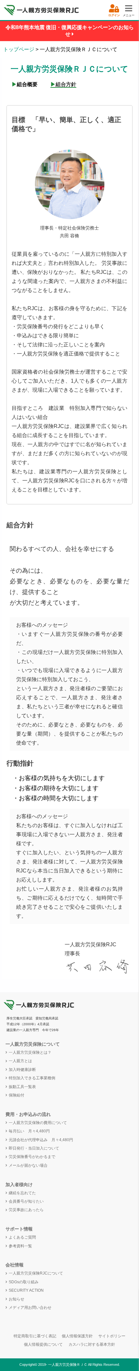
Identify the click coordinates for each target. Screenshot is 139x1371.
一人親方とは (20, 1061)
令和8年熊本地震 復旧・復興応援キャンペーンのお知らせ (69, 31)
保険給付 (16, 1095)
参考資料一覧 (20, 1246)
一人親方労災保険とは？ (30, 1052)
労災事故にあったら (26, 1210)
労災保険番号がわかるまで (32, 1156)
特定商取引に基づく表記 (35, 1336)
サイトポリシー (111, 1336)
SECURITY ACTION (26, 1290)
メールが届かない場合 (28, 1165)
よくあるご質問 (22, 1237)
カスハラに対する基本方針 (92, 1344)
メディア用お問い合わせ (30, 1307)
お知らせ (16, 1299)
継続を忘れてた (22, 1193)
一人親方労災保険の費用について (38, 1122)
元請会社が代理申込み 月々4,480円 (41, 1140)
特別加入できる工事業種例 (32, 1078)
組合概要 (24, 84)
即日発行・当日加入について (34, 1148)
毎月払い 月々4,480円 (29, 1131)
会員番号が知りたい (26, 1201)
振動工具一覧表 (22, 1086)
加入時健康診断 (22, 1069)
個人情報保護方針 (77, 1336)
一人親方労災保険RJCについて (36, 1273)
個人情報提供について (43, 1344)
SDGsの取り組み (23, 1282)
